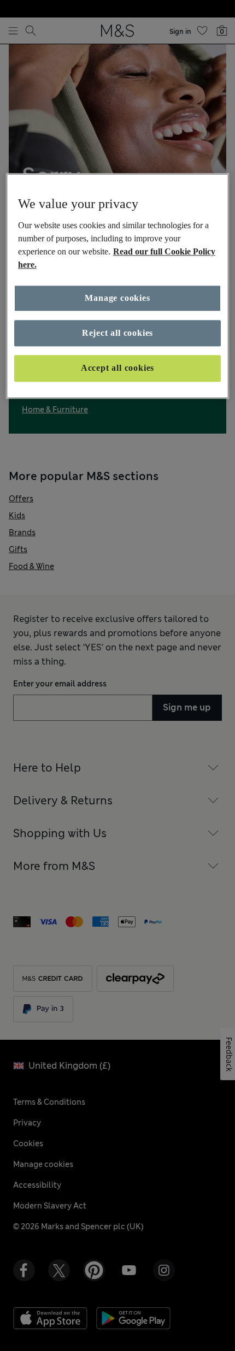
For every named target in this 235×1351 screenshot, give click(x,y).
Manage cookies (117, 298)
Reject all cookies (117, 332)
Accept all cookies (117, 368)
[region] (118, 286)
